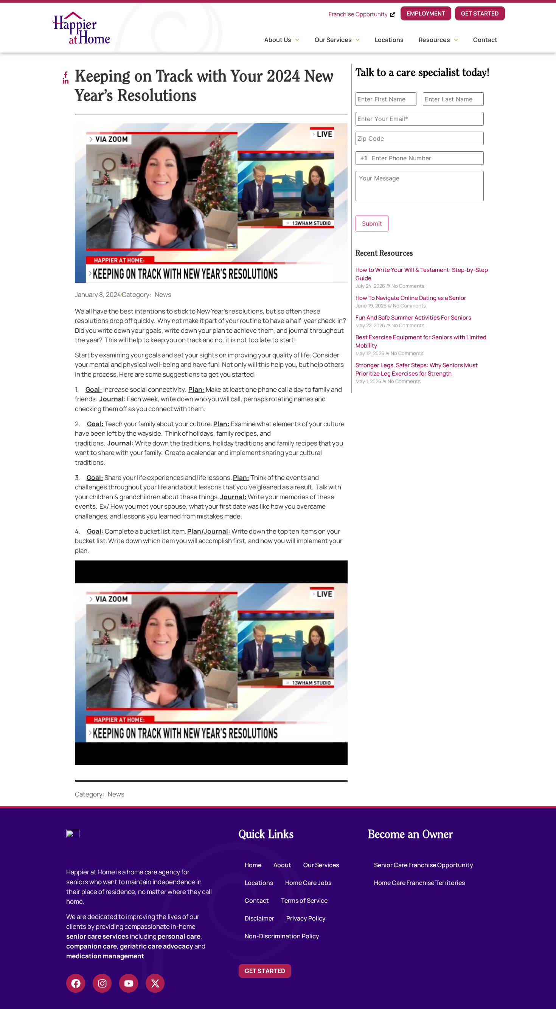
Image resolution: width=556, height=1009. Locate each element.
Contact (485, 40)
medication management (105, 956)
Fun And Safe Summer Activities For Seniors (413, 317)
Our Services (333, 40)
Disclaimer (259, 918)
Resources (434, 40)
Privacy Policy (306, 918)
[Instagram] (102, 983)
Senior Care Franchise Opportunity (423, 865)
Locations (389, 40)
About (282, 865)
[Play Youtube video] (211, 662)
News (163, 294)
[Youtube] (128, 983)
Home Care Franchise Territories (419, 883)
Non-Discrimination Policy (282, 936)
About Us (277, 40)
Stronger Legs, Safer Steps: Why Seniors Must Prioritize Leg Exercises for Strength (417, 369)
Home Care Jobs (308, 883)
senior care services (97, 936)
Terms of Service (304, 900)
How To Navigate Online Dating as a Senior (411, 298)
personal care (179, 936)
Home (253, 865)
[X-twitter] (155, 983)
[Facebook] (75, 983)
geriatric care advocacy (156, 946)
